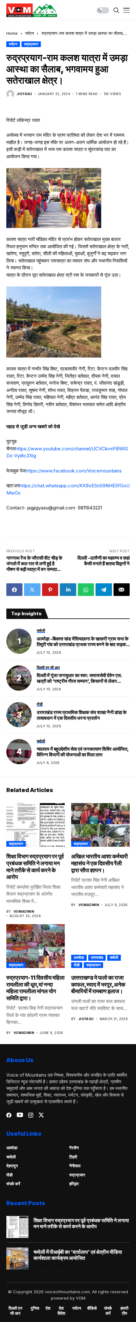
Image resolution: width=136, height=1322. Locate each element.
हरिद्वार (74, 1183)
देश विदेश (61, 1311)
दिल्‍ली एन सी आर (15, 1311)
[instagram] (30, 1115)
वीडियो (92, 1308)
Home (12, 33)
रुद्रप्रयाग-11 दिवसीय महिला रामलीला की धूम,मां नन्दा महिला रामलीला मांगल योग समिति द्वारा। (35, 987)
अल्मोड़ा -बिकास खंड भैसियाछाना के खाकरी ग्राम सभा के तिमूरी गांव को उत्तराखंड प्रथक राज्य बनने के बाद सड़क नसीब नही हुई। (82, 641)
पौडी (77, 965)
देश (48, 1308)
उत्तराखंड (97, 957)
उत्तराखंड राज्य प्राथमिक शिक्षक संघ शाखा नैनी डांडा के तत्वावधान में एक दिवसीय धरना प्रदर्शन (82, 715)
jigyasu (24, 94)
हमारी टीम (124, 1311)
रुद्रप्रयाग (31, 44)
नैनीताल (75, 1165)
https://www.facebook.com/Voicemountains (74, 471)
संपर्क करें (13, 1183)
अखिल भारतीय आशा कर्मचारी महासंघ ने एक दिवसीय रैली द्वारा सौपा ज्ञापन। (99, 863)
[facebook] (8, 1115)
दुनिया (35, 1308)
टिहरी (73, 1156)
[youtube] (20, 1115)
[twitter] (41, 1115)
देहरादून (12, 1165)
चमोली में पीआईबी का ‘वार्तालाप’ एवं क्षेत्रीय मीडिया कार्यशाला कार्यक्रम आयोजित (78, 1255)
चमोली (114, 957)
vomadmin (24, 911)
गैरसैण (74, 1147)
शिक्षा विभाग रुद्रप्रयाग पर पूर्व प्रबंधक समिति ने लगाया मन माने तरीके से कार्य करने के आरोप (35, 866)
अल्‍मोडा (79, 957)
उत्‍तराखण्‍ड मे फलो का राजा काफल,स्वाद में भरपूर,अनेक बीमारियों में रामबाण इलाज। (98, 984)
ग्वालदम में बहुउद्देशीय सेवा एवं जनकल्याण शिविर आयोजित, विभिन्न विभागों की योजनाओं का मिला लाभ (82, 752)
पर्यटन (29, 33)
